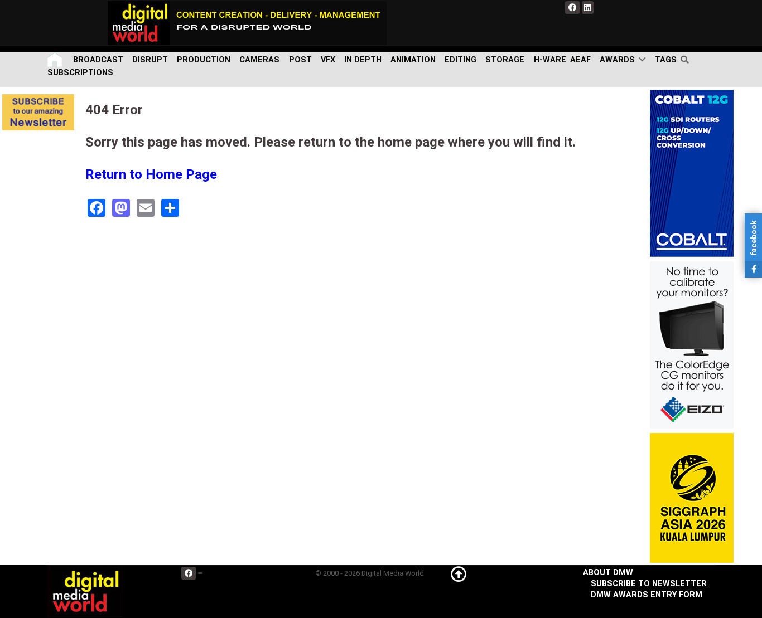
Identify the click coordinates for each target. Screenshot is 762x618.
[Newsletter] (38, 111)
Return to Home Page (151, 174)
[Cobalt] (692, 173)
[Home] (56, 59)
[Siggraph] (692, 498)
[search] (687, 59)
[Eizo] (692, 344)
